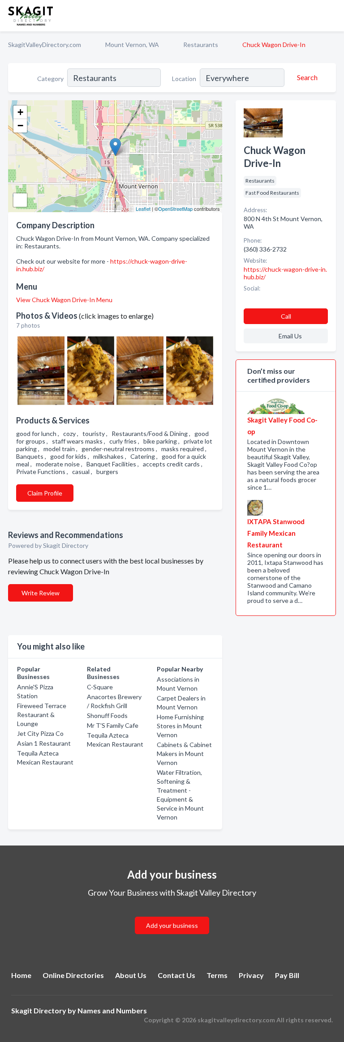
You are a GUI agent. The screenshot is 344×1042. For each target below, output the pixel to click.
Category (50, 78)
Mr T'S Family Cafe (112, 725)
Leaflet (143, 208)
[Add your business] (172, 914)
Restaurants (200, 44)
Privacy (251, 975)
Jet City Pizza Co (40, 733)
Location (184, 78)
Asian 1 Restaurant (44, 743)
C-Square (100, 687)
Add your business (172, 925)
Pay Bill (287, 975)
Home (21, 975)
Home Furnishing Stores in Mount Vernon (180, 726)
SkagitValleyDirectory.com (44, 44)
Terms (217, 975)
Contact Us (176, 975)
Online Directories (73, 975)
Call (286, 316)
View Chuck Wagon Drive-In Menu (64, 299)
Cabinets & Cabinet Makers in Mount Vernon (184, 753)
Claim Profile (44, 493)
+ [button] (20, 112)
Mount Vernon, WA (132, 44)
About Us (130, 975)
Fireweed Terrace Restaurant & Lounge (41, 714)
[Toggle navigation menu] (332, 16)
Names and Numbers (112, 1010)
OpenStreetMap (175, 208)
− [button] (20, 125)
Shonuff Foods (107, 715)
